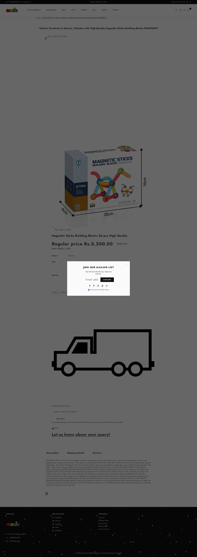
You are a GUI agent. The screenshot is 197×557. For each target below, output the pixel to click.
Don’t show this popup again (100, 290)
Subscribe (107, 280)
